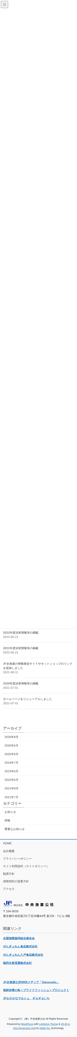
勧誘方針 (9, 873)
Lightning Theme (48, 1024)
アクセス (9, 888)
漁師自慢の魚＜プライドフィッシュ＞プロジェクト (36, 990)
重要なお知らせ (15, 829)
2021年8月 (11, 788)
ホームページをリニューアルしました (27, 699)
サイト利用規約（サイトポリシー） (26, 866)
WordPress (27, 1024)
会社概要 (9, 851)
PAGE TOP (71, 1002)
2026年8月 (11, 737)
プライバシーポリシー (17, 858)
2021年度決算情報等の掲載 (20, 648)
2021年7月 (11, 797)
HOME (7, 843)
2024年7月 (11, 762)
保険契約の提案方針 (16, 881)
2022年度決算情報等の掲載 (20, 632)
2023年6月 (11, 771)
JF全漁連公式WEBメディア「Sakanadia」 (31, 982)
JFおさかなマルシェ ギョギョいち (26, 998)
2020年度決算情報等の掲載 (20, 683)
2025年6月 (11, 754)
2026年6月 (11, 745)
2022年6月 (11, 779)
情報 (7, 820)
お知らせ (10, 811)
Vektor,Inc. (45, 1028)
